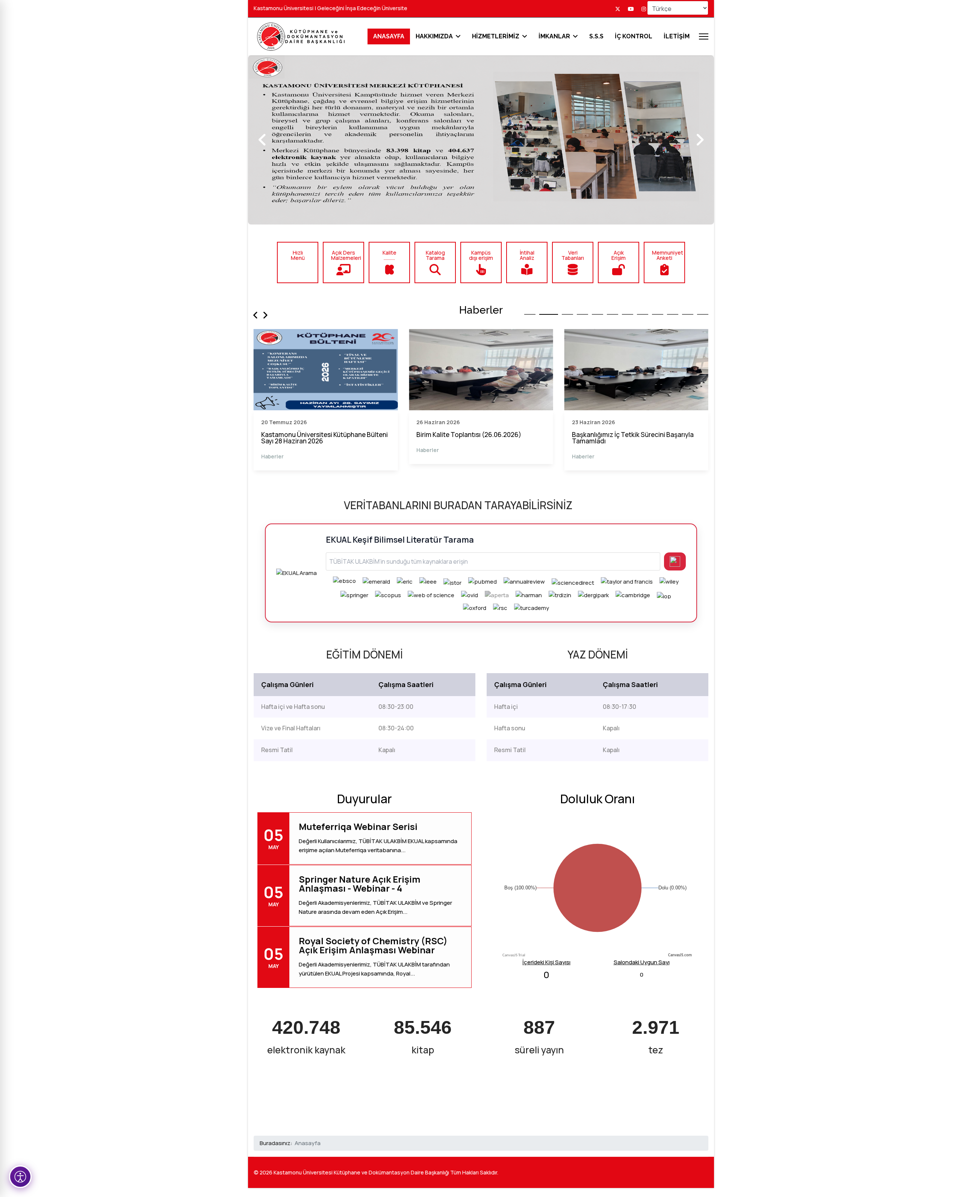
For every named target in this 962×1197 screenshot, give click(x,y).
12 (702, 314)
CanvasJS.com (680, 955)
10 (672, 314)
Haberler (272, 450)
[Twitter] (617, 8)
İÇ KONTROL (633, 36)
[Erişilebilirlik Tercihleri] (20, 1176)
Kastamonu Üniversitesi (283, 8)
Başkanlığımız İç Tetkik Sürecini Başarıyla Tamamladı (477, 437)
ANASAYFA (388, 36)
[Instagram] (643, 8)
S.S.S (596, 36)
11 (687, 314)
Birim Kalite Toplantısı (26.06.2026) (313, 434)
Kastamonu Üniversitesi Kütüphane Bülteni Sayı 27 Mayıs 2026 (635, 437)
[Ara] (675, 561)
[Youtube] (631, 8)
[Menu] (703, 36)
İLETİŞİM (677, 36)
